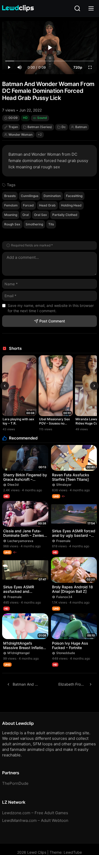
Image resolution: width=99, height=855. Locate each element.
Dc (64, 127)
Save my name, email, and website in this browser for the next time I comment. (51, 308)
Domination (52, 196)
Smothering (34, 224)
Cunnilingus (29, 196)
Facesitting (74, 196)
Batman (81, 127)
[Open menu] (91, 8)
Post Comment (52, 321)
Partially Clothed (64, 215)
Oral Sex (40, 215)
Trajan (13, 127)
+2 (40, 134)
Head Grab (47, 205)
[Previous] (5, 386)
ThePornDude (15, 783)
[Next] (94, 386)
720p (77, 67)
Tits (51, 224)
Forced (28, 205)
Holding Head (71, 205)
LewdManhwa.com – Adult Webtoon (35, 820)
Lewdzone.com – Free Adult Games (35, 812)
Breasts (10, 196)
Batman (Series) (39, 127)
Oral (25, 215)
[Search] (77, 8)
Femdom (11, 205)
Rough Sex (12, 224)
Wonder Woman (20, 134)
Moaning (10, 215)
